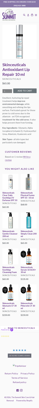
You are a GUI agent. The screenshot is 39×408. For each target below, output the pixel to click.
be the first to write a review (19, 355)
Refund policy (19, 382)
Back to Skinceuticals (21, 328)
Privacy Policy (27, 373)
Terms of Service (19, 377)
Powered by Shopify (24, 400)
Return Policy (11, 373)
